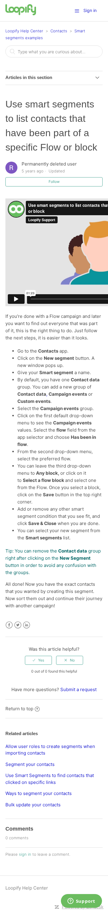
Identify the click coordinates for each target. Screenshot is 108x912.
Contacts (58, 30)
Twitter (18, 625)
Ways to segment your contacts (38, 793)
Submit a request (78, 689)
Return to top (19, 708)
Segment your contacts (30, 764)
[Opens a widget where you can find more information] (81, 901)
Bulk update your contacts (33, 805)
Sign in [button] (90, 10)
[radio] (38, 660)
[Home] (20, 13)
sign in (25, 854)
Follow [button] (54, 181)
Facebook (9, 625)
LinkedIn (26, 625)
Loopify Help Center (24, 30)
